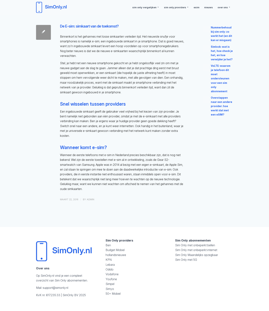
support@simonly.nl (55, 288)
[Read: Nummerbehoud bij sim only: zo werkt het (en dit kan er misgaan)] (206, 29)
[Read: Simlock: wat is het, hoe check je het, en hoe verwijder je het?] (206, 48)
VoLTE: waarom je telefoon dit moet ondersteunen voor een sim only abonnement (220, 78)
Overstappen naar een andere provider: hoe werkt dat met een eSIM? (221, 106)
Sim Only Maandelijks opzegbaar (196, 255)
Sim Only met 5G (186, 259)
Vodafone (112, 274)
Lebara (110, 264)
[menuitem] (146, 7)
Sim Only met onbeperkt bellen (195, 245)
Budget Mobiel (115, 250)
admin (90, 199)
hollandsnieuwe (116, 255)
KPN (109, 259)
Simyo (110, 289)
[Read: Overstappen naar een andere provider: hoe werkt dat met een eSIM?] (206, 99)
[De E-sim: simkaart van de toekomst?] (43, 32)
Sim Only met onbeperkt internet (196, 250)
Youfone (111, 279)
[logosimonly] (52, 7)
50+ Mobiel (113, 293)
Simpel (110, 284)
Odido (109, 269)
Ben (108, 245)
